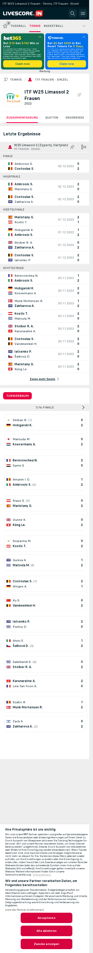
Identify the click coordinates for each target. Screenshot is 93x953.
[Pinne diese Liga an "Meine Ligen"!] (72, 147)
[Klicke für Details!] (44, 166)
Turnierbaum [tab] (17, 396)
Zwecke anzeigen (46, 944)
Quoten (51, 117)
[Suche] (72, 13)
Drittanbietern (42, 874)
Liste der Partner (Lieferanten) (24, 909)
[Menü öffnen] (83, 13)
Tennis (16, 79)
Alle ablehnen (46, 931)
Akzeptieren (46, 918)
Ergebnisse (74, 117)
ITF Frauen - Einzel (51, 79)
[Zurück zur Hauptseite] (26, 13)
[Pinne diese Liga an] (79, 95)
